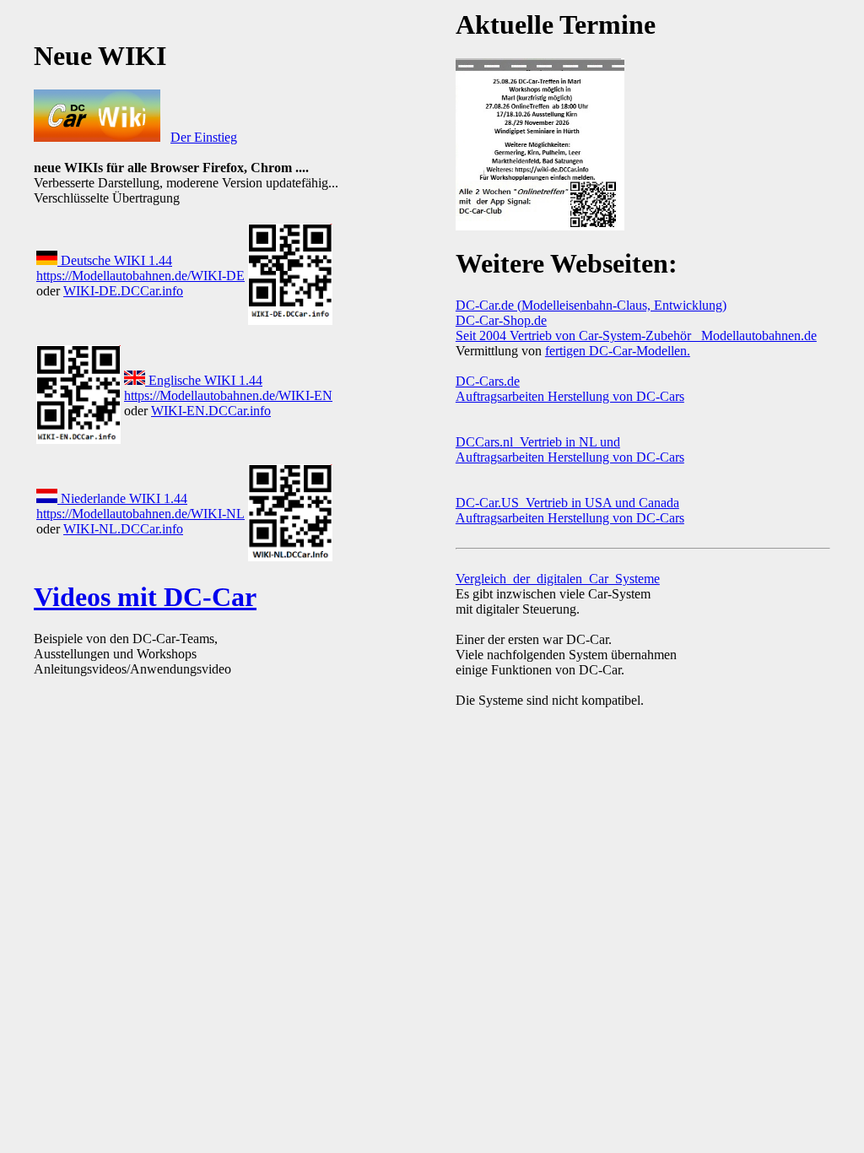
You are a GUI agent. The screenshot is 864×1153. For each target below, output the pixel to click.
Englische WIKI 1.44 (203, 380)
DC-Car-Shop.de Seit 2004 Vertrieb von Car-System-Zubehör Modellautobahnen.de (636, 328)
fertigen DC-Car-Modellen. (617, 351)
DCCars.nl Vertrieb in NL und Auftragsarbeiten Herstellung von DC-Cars (570, 449)
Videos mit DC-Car (145, 597)
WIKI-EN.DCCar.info (211, 410)
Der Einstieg (203, 137)
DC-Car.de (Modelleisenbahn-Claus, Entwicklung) (591, 305)
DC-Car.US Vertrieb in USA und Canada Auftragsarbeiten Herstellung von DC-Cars (570, 510)
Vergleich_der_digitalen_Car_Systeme (558, 578)
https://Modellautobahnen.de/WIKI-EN (228, 395)
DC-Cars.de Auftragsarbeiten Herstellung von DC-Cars (570, 388)
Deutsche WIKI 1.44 (114, 260)
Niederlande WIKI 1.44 (122, 498)
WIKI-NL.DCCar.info (123, 529)
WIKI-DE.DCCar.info (123, 291)
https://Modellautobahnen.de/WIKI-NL (140, 513)
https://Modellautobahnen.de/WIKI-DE (140, 275)
